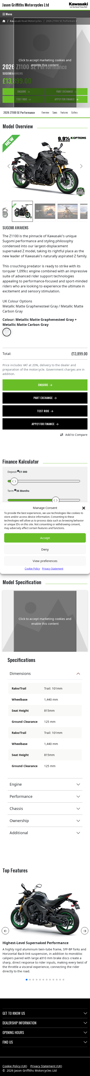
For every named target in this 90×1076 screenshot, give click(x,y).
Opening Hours (13, 1032)
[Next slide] (81, 166)
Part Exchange (43, 397)
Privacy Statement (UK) (46, 1066)
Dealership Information (19, 1022)
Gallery (74, 112)
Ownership (19, 820)
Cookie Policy (32, 568)
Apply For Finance (43, 424)
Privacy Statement (52, 568)
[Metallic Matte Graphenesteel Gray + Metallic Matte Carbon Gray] (7, 332)
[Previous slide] (9, 166)
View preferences (45, 561)
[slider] (14, 481)
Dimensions (20, 673)
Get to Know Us (14, 1013)
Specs (55, 112)
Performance (21, 796)
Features (64, 112)
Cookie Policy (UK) (15, 1066)
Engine (16, 784)
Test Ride (43, 411)
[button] (84, 508)
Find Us (8, 1042)
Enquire (43, 384)
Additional (19, 832)
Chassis (16, 808)
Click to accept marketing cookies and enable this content (45, 62)
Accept (45, 538)
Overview (45, 112)
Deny (45, 549)
